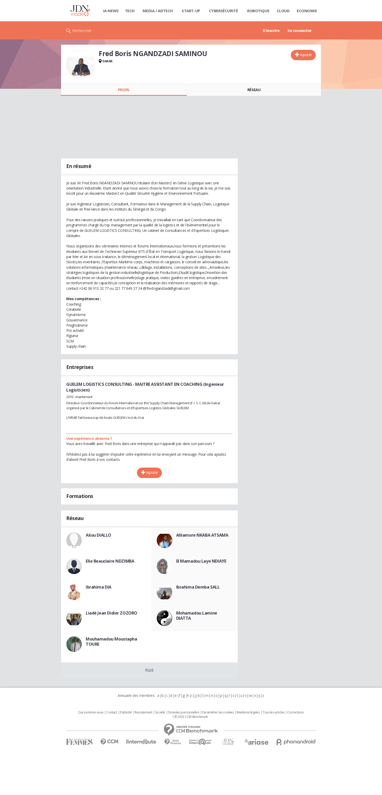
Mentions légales (248, 712)
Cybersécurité (223, 10)
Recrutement (143, 712)
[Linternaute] (141, 741)
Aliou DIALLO (98, 535)
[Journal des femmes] (79, 742)
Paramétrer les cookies (218, 712)
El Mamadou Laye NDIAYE (201, 561)
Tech (130, 10)
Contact (111, 712)
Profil (124, 89)
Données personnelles (183, 712)
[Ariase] (256, 742)
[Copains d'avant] (200, 742)
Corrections (295, 712)
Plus (149, 670)
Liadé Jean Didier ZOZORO (111, 613)
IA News (111, 10)
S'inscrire (271, 30)
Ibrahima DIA (98, 587)
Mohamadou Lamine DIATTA (196, 615)
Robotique (258, 10)
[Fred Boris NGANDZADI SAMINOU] (80, 64)
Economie (307, 10)
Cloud (283, 10)
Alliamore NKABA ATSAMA (202, 535)
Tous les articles (274, 712)
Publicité (125, 712)
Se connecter (299, 30)
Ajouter (306, 54)
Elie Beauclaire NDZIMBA (110, 561)
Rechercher (82, 30)
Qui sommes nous (90, 712)
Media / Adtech (158, 10)
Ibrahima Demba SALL (198, 587)
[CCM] (109, 742)
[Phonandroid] (296, 742)
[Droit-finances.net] (172, 742)
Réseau (253, 89)
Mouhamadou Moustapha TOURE (111, 641)
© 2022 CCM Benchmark (191, 717)
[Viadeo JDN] (228, 742)
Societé (160, 712)
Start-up (191, 10)
